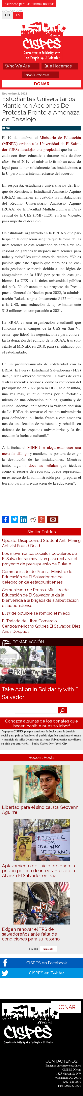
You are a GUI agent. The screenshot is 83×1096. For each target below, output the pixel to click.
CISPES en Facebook (46, 962)
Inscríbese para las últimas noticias (28, 3)
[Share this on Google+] (41, 519)
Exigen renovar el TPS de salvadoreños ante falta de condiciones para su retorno (31, 934)
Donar (41, 83)
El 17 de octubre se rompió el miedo (36, 613)
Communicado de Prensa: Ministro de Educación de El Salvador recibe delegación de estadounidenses (37, 577)
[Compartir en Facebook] (5, 519)
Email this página (52, 519)
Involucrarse (36, 74)
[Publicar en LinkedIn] (23, 519)
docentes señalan (43, 465)
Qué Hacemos (58, 65)
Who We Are (17, 65)
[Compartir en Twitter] (14, 519)
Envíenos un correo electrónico (63, 1065)
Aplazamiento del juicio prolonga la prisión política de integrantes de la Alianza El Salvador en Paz (38, 870)
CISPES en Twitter (46, 972)
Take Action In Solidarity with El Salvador (41, 693)
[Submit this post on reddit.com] (32, 519)
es (18, 15)
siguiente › (48, 949)
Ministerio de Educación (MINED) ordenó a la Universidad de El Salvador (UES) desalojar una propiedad (41, 143)
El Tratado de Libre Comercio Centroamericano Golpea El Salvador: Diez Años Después (41, 626)
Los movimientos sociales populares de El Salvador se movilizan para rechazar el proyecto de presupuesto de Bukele (39, 558)
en (7, 15)
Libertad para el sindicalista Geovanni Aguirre (40, 810)
